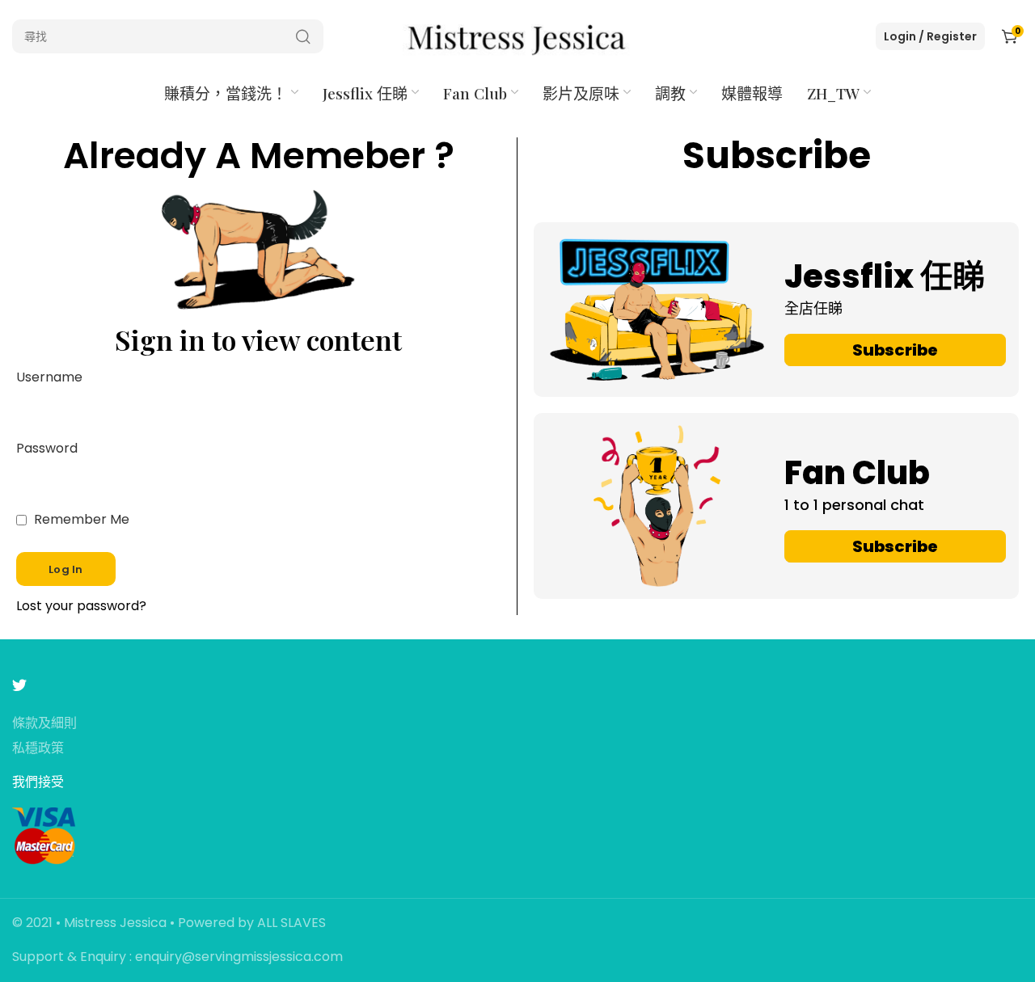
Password (47, 448)
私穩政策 (38, 748)
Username (49, 377)
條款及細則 (44, 723)
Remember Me (80, 520)
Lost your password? (81, 606)
